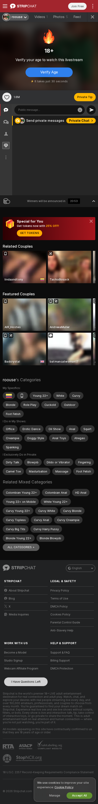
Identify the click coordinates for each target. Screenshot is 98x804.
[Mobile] (22, 395)
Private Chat (79, 120)
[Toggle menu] (5, 6)
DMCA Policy (59, 606)
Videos (41, 17)
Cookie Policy (63, 787)
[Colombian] (9, 395)
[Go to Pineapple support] (7, 758)
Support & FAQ (60, 652)
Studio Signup (13, 660)
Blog (12, 598)
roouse (9, 379)
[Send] (91, 109)
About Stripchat (19, 590)
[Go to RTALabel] (9, 747)
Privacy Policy (59, 590)
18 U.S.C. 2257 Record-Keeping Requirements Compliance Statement (48, 772)
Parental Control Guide (65, 622)
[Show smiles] (80, 110)
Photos (60, 17)
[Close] (91, 221)
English (77, 568)
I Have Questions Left (26, 681)
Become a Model (15, 652)
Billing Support (60, 660)
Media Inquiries (19, 614)
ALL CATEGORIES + (21, 547)
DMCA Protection (61, 668)
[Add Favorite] (6, 97)
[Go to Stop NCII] (29, 758)
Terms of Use (59, 598)
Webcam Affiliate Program (21, 668)
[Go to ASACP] (26, 746)
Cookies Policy (60, 614)
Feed (77, 17)
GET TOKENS (29, 233)
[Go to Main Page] (29, 6)
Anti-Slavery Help (61, 630)
